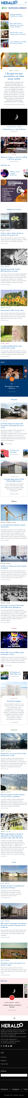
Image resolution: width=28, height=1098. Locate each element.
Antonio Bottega (14, 454)
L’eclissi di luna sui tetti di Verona (14, 129)
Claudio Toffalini (5, 540)
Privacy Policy (4, 1064)
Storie (2, 266)
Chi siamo (3, 1057)
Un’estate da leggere (14, 701)
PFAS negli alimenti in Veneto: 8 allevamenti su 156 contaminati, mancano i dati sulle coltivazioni (12, 836)
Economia (8, 522)
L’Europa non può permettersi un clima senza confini (14, 76)
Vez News (4, 856)
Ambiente (11, 70)
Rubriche (19, 126)
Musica (7, 343)
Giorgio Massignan (6, 284)
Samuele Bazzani (15, 676)
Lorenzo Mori (12, 391)
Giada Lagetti (5, 243)
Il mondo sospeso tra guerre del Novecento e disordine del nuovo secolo (12, 425)
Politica (8, 230)
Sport (11, 383)
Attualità (16, 70)
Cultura (14, 154)
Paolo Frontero (5, 320)
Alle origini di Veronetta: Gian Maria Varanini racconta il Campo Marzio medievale (13, 925)
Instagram (16, 1089)
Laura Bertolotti (14, 722)
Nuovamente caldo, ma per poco (12, 310)
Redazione (3, 1060)
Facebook (4, 1089)
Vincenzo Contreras (6, 579)
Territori (7, 266)
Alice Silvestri (15, 131)
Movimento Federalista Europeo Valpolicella (15, 104)
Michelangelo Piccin (6, 897)
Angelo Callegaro (6, 356)
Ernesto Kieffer (9, 443)
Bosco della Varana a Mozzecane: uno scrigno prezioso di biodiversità (16, 25)
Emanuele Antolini (15, 161)
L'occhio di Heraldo (11, 126)
